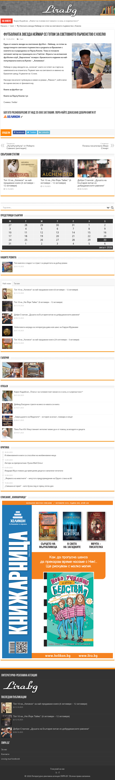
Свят (12, 26)
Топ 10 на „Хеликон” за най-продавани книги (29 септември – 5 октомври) (46, 340)
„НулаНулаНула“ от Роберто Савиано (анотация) (20, 146)
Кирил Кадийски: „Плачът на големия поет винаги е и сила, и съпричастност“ (46, 21)
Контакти (5, 754)
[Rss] (56, 772)
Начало (4, 26)
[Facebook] (59, 772)
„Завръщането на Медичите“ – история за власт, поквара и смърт (43, 417)
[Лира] (59, 7)
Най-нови (7, 283)
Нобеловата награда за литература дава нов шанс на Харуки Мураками (46, 327)
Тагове (17, 283)
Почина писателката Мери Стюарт (95, 146)
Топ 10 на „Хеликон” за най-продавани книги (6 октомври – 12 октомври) (19, 183)
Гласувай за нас (57, 769)
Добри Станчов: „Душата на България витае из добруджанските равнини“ (92, 183)
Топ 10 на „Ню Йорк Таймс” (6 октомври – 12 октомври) (56, 181)
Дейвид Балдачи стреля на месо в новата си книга (36, 404)
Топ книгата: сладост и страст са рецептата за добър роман (40, 263)
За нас (4, 749)
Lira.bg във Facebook (10, 759)
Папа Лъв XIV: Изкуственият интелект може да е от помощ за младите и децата (49, 429)
